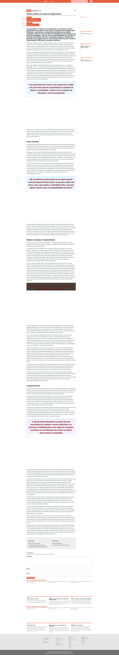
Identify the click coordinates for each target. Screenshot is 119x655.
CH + (57, 641)
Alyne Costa (29, 17)
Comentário (29, 556)
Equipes (69, 646)
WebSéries (83, 643)
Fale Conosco (58, 645)
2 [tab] (88, 580)
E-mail (28, 573)
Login (52, 1)
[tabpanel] (37, 593)
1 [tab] (87, 580)
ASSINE (45, 1)
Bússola (82, 642)
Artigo (29, 10)
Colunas (82, 639)
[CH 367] (36, 10)
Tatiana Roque (29, 22)
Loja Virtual (58, 642)
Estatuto (70, 642)
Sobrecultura (83, 641)
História (69, 641)
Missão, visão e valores (72, 639)
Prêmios (69, 643)
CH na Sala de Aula (59, 639)
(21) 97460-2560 (46, 642)
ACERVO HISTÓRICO (85, 638)
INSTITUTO (70, 637)
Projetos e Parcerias (59, 643)
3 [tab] (89, 580)
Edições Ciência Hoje (59, 638)
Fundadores (70, 645)
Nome (28, 568)
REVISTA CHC (83, 637)
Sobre (69, 638)
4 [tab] (90, 580)
